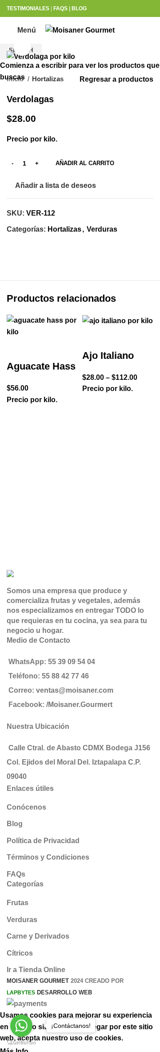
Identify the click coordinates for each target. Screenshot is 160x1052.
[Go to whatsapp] (21, 1026)
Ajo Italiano (108, 355)
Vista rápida (18, 461)
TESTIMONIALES (28, 8)
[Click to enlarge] (22, 47)
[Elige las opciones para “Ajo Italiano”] (93, 428)
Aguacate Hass (41, 366)
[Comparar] (18, 348)
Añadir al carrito (85, 163)
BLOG (79, 8)
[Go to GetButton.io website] (21, 1043)
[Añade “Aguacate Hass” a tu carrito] (18, 439)
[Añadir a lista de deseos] (18, 416)
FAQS (60, 8)
